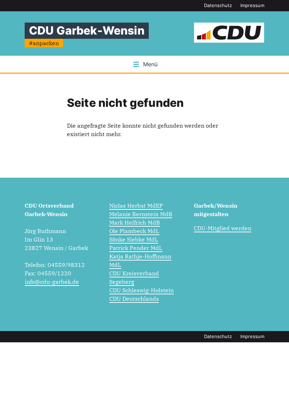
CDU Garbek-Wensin (86, 30)
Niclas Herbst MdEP (136, 205)
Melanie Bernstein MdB (140, 214)
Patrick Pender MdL (135, 247)
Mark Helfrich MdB (134, 222)
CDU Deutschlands (134, 298)
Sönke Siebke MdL (133, 239)
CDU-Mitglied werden (222, 228)
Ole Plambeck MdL (134, 230)
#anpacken (44, 43)
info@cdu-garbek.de (52, 281)
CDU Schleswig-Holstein (141, 290)
